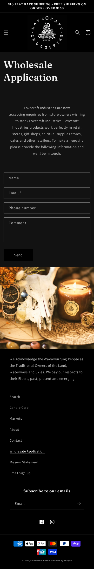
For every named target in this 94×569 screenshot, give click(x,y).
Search (15, 397)
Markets (16, 418)
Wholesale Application (27, 451)
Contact (16, 440)
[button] (6, 32)
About (14, 429)
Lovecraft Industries (40, 560)
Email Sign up (20, 473)
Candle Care (19, 407)
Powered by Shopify (61, 560)
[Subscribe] (79, 503)
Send (18, 255)
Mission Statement (24, 462)
